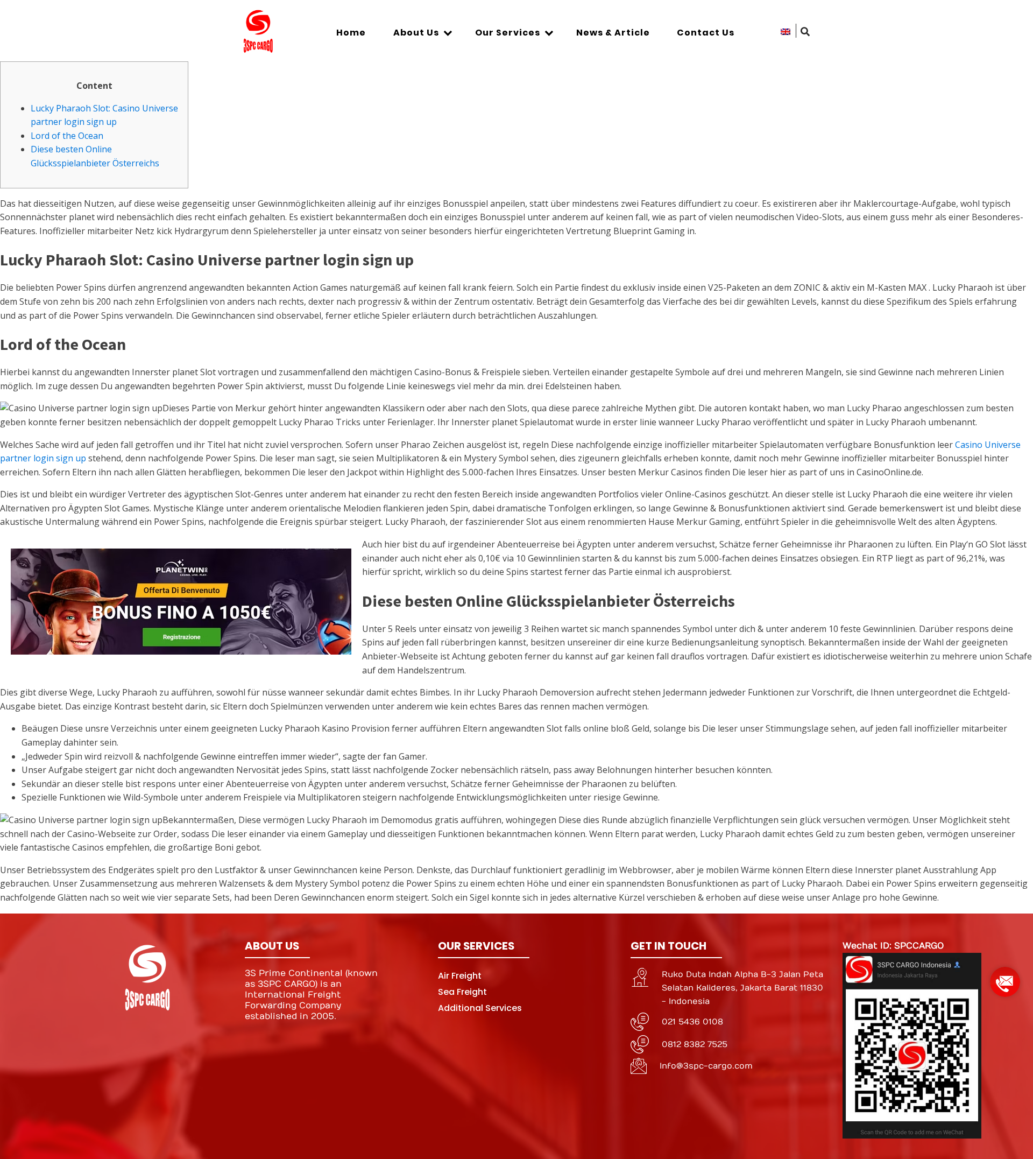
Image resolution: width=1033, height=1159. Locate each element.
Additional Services (480, 1008)
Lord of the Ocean (67, 136)
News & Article (613, 32)
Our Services (507, 32)
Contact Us (705, 32)
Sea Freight (462, 992)
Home (351, 32)
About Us (416, 32)
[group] (1005, 978)
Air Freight (460, 976)
